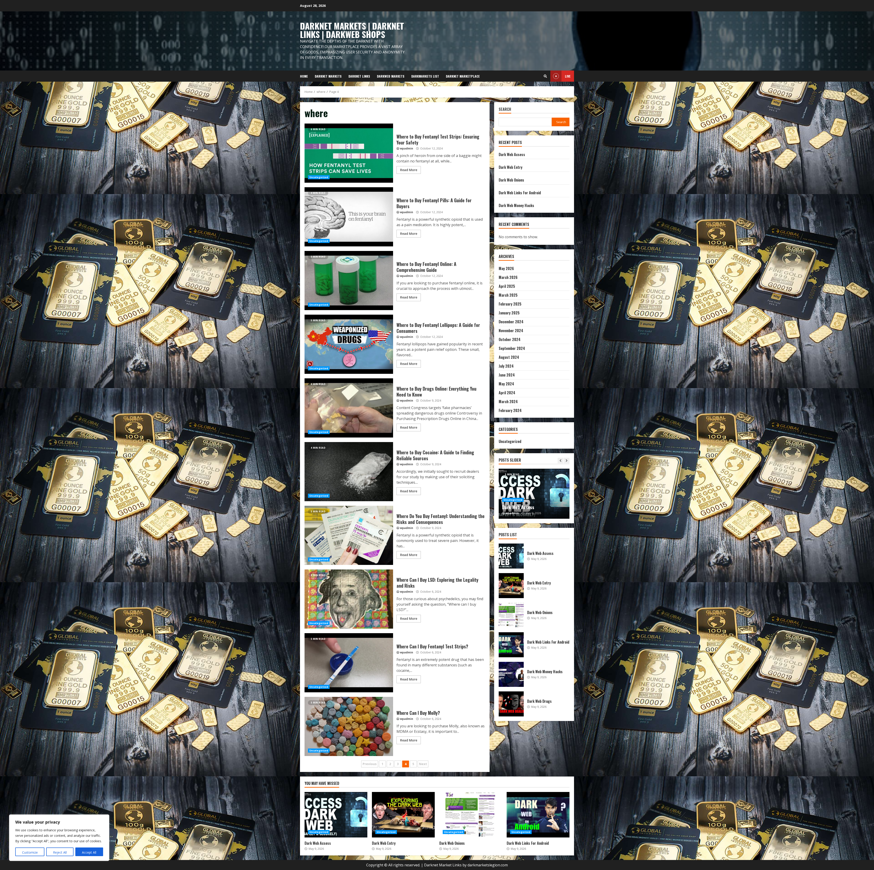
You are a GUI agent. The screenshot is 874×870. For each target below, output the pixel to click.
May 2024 (506, 384)
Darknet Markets (328, 76)
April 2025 (507, 286)
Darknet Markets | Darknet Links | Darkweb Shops (352, 30)
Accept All (89, 852)
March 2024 (508, 401)
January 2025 (509, 313)
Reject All (60, 852)
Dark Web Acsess (512, 154)
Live (568, 76)
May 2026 (506, 268)
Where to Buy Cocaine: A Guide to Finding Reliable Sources (349, 471)
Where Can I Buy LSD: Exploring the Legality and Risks (349, 599)
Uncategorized (318, 177)
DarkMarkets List (425, 76)
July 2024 (506, 366)
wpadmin (406, 148)
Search (505, 109)
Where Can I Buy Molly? (349, 726)
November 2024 (511, 330)
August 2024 (509, 357)
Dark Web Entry (510, 167)
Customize (30, 852)
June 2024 (507, 375)
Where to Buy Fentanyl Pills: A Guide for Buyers (349, 216)
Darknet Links (359, 76)
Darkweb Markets (390, 76)
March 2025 (508, 295)
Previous (370, 764)
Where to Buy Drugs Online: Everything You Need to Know (349, 408)
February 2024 (510, 410)
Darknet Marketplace (463, 76)
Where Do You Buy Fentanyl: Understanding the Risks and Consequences (349, 535)
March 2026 (508, 277)
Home (304, 76)
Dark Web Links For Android (520, 192)
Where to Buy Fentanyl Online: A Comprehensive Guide (349, 280)
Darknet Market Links (443, 864)
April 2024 (507, 392)
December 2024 (511, 321)
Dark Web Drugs (511, 703)
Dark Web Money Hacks (516, 205)
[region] (59, 837)
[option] (534, 494)
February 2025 (510, 304)
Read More (408, 170)
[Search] (545, 76)
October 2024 (510, 339)
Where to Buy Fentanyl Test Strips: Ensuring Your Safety (349, 153)
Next (423, 764)
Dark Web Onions (511, 180)
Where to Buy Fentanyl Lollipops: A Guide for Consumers (349, 344)
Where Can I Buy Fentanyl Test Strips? (349, 662)
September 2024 (512, 348)
